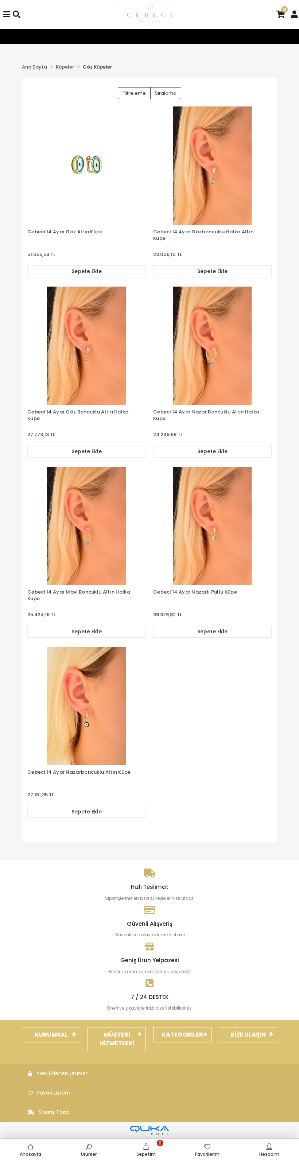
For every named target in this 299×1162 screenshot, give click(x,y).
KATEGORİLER (182, 1034)
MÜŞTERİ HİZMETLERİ (117, 1039)
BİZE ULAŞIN (248, 1034)
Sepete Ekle (86, 271)
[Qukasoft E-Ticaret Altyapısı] (149, 1130)
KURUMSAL (51, 1034)
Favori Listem (53, 1092)
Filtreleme (134, 93)
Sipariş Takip (54, 1112)
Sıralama (165, 93)
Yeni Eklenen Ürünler (62, 1073)
